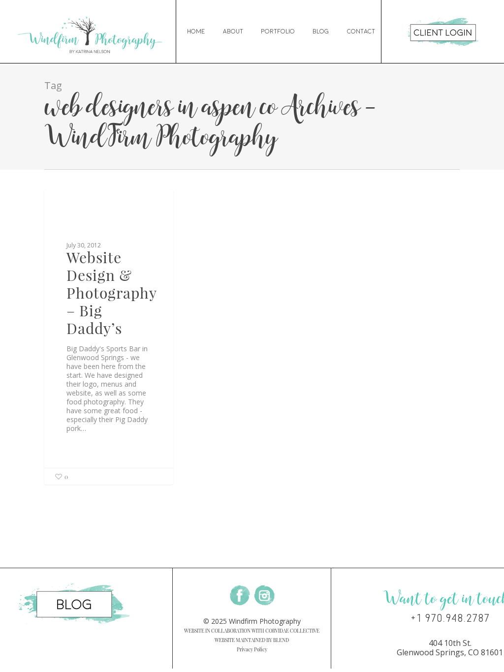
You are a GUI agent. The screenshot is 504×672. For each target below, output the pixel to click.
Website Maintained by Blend (252, 640)
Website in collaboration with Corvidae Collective (251, 630)
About (233, 31)
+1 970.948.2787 (450, 618)
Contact (361, 31)
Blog (321, 31)
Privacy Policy (252, 649)
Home (196, 31)
